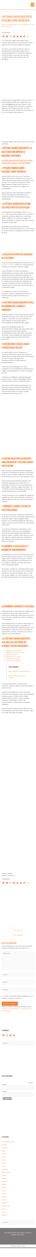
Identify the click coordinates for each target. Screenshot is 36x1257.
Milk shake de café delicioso (19, 671)
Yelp (3, 265)
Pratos (4, 1200)
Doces (4, 1163)
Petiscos (4, 1197)
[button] (18, 1239)
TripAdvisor (11, 265)
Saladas (4, 1203)
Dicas (3, 1157)
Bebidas (4, 1145)
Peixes (4, 1194)
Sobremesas (6, 1206)
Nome (5, 1091)
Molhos (4, 1187)
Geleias (4, 1178)
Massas (4, 1184)
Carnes (4, 1154)
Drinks (4, 1166)
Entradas (5, 1169)
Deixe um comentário (9, 24)
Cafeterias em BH (11, 654)
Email (5, 1084)
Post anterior (18, 930)
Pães (3, 1190)
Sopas (4, 1209)
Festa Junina (6, 1172)
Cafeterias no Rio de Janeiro (15, 652)
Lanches (4, 1181)
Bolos (3, 1151)
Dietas (4, 1160)
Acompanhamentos (8, 1142)
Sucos (4, 1212)
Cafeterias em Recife (13, 659)
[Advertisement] (18, 80)
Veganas (4, 1215)
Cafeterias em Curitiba (13, 657)
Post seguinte (17, 935)
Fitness (4, 1175)
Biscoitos (5, 1148)
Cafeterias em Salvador (13, 661)
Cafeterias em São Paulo (14, 650)
